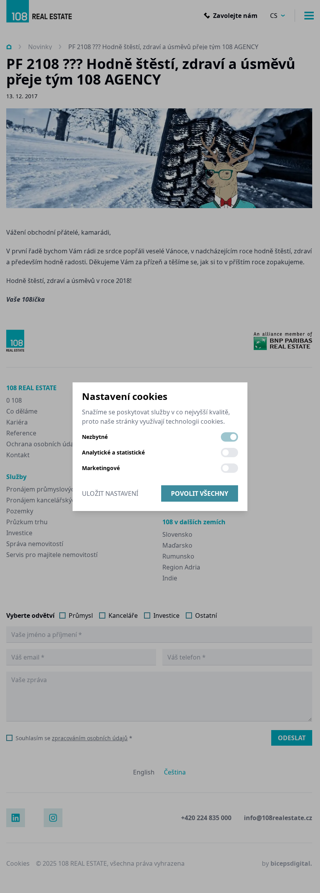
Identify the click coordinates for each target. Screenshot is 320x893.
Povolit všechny (199, 493)
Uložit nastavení (110, 493)
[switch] (229, 437)
